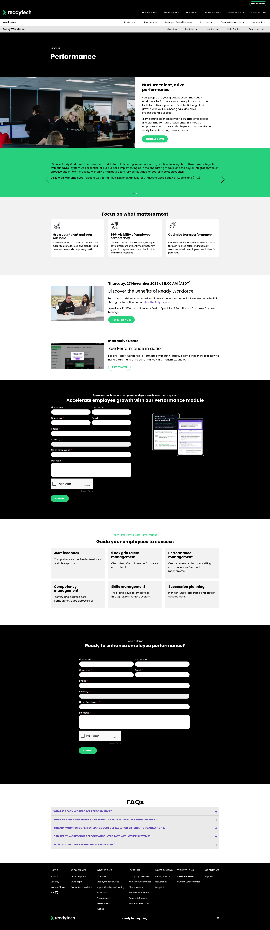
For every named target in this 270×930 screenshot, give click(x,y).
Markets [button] (128, 22)
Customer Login (257, 29)
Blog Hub (160, 887)
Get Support (258, 3)
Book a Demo (155, 139)
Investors (134, 870)
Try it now (119, 367)
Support (209, 876)
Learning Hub (212, 29)
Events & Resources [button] (231, 22)
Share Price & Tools (139, 903)
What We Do (104, 870)
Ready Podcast (163, 876)
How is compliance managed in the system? (84, 844)
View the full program (157, 302)
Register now (121, 319)
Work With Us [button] (236, 12)
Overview (172, 29)
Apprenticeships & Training (110, 887)
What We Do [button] (171, 12)
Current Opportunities (188, 881)
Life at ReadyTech (186, 876)
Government (103, 903)
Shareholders (136, 887)
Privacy (54, 876)
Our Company (78, 876)
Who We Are (78, 870)
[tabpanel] (135, 172)
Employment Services (108, 881)
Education (102, 876)
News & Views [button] (213, 12)
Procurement (103, 898)
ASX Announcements (140, 881)
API (52, 892)
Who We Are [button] (149, 12)
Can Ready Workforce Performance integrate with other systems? (101, 836)
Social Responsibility (81, 887)
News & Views (164, 870)
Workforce (102, 892)
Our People (77, 881)
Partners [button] (204, 22)
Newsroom (161, 881)
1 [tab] (133, 193)
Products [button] (149, 22)
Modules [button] (189, 29)
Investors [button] (192, 12)
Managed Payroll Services (178, 22)
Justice (100, 908)
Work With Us (185, 870)
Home (54, 870)
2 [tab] (136, 193)
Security (55, 881)
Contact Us (258, 12)
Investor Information (139, 892)
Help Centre (234, 29)
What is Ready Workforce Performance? (82, 811)
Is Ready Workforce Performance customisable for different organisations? (109, 828)
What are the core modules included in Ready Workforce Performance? (105, 819)
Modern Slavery (59, 887)
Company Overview (139, 876)
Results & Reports (138, 898)
